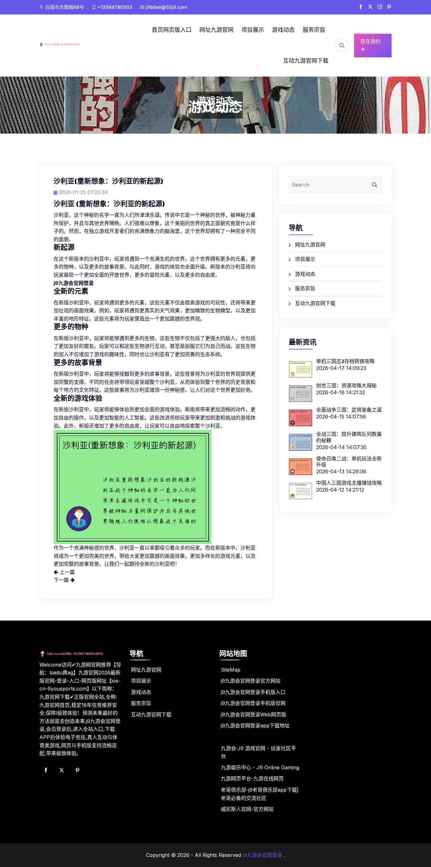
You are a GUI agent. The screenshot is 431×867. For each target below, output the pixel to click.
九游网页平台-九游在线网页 (252, 778)
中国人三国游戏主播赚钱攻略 (349, 483)
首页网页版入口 (172, 30)
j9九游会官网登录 (262, 855)
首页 (203, 110)
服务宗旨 (314, 30)
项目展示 (252, 30)
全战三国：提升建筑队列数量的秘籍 (349, 437)
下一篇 (62, 580)
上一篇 (66, 572)
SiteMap (230, 670)
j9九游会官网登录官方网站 (250, 681)
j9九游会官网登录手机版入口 (253, 692)
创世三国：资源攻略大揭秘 (346, 385)
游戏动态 (283, 30)
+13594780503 (114, 7)
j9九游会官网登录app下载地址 (255, 725)
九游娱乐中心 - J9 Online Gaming (260, 767)
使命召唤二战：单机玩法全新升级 (349, 461)
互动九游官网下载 (305, 60)
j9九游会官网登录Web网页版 (253, 714)
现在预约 (370, 41)
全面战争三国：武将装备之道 (349, 409)
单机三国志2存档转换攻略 (345, 361)
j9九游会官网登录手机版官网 (253, 703)
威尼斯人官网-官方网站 (247, 809)
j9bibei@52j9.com (166, 7)
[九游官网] (65, 44)
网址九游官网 (216, 30)
